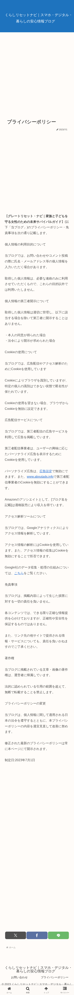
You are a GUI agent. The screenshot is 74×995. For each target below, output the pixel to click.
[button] (64, 669)
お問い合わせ (19, 977)
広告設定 (45, 471)
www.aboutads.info (40, 476)
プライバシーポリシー (54, 977)
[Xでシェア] (15, 935)
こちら (19, 573)
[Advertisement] (37, 73)
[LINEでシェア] (58, 935)
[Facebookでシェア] (36, 935)
